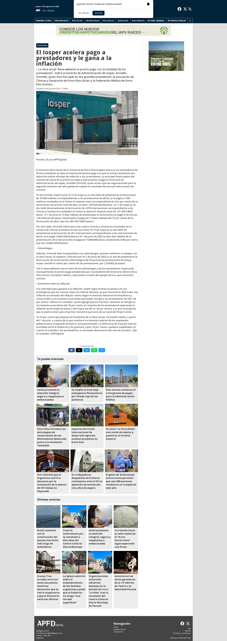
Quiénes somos (120, 629)
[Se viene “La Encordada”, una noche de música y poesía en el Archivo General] (121, 415)
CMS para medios (176, 638)
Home (116, 627)
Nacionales (138, 20)
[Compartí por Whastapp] (94, 350)
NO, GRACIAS (84, 13)
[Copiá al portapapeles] (101, 350)
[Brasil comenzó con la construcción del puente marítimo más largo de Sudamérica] (48, 516)
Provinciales (61, 20)
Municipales (92, 20)
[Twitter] (185, 9)
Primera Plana (43, 20)
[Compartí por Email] (86, 350)
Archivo (188, 631)
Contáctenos (118, 632)
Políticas (77, 20)
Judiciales (123, 20)
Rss (189, 628)
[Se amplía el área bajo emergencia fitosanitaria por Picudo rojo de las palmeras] (87, 376)
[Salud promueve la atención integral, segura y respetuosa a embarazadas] (52, 376)
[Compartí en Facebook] (71, 350)
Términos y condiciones (182, 633)
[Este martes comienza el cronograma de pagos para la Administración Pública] (121, 376)
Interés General (156, 20)
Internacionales (177, 20)
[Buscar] (190, 20)
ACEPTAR (98, 13)
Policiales (108, 20)
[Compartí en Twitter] (79, 350)
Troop (188, 638)
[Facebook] (179, 9)
